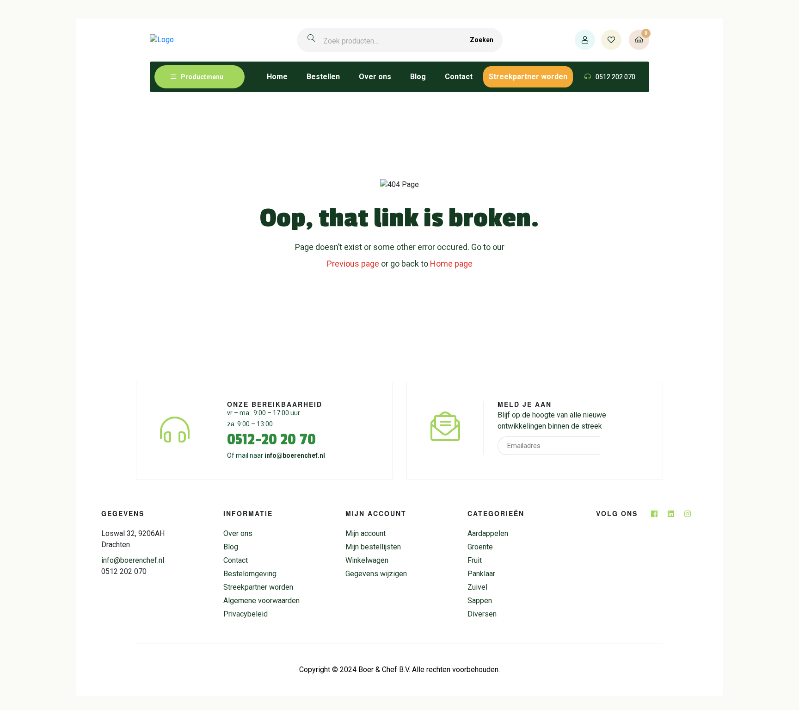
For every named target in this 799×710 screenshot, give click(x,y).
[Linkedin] (671, 513)
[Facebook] (654, 513)
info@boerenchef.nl (294, 455)
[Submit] (613, 445)
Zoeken (481, 40)
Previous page (353, 263)
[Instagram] (687, 513)
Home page (451, 263)
